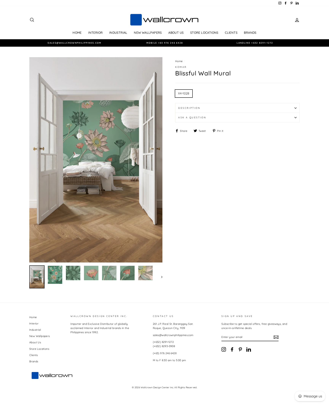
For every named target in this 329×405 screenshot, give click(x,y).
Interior (95, 32)
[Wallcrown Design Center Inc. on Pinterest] (240, 349)
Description (189, 107)
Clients (231, 32)
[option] (74, 43)
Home (77, 32)
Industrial (118, 32)
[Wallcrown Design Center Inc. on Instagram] (223, 349)
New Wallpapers (148, 32)
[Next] (160, 276)
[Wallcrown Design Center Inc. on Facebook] (232, 349)
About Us (176, 32)
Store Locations (204, 32)
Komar (181, 67)
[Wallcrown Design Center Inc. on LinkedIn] (248, 349)
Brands (250, 32)
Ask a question (192, 117)
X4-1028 (183, 93)
